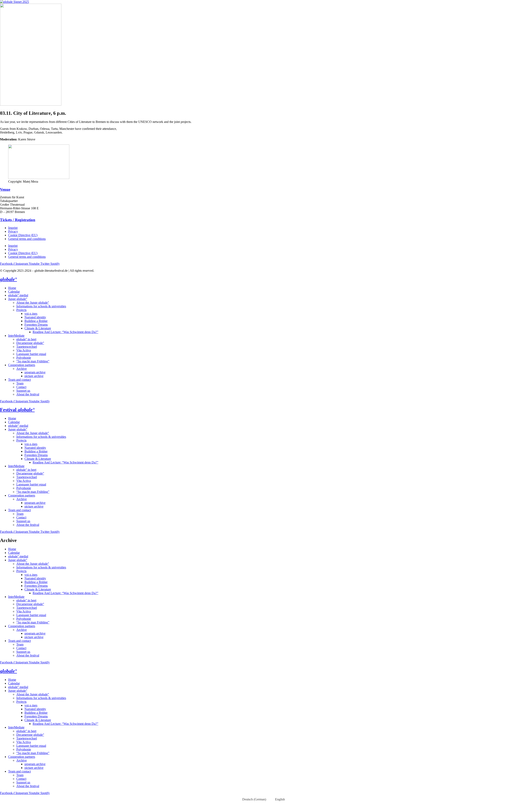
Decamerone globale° (30, 343)
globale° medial (18, 295)
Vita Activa (23, 350)
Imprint (13, 228)
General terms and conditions (27, 239)
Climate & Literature (37, 328)
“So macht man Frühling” (32, 361)
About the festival (27, 394)
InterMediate (16, 335)
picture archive (33, 376)
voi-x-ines (30, 313)
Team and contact (19, 379)
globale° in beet (26, 339)
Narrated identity (35, 317)
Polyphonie (23, 357)
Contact (21, 387)
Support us (23, 390)
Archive (21, 368)
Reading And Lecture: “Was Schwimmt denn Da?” (65, 332)
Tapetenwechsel (26, 346)
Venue (5, 189)
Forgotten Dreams (36, 324)
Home (12, 288)
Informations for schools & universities (41, 306)
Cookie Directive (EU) (23, 235)
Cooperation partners (21, 365)
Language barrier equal (31, 354)
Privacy (13, 231)
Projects (21, 310)
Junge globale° (17, 299)
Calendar (14, 291)
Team (19, 383)
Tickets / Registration (17, 220)
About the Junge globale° (32, 302)
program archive (34, 372)
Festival (17, 409)
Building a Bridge (36, 321)
